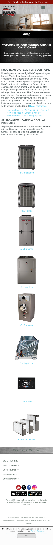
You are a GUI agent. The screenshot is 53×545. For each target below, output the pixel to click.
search (49, 7)
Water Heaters (10, 461)
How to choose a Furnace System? (23, 113)
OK (26, 536)
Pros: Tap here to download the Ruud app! (28, 2)
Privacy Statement (37, 531)
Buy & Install (9, 470)
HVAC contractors (37, 106)
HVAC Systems (10, 465)
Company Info (10, 479)
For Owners (9, 474)
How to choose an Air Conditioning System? (28, 110)
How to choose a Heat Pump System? (25, 115)
